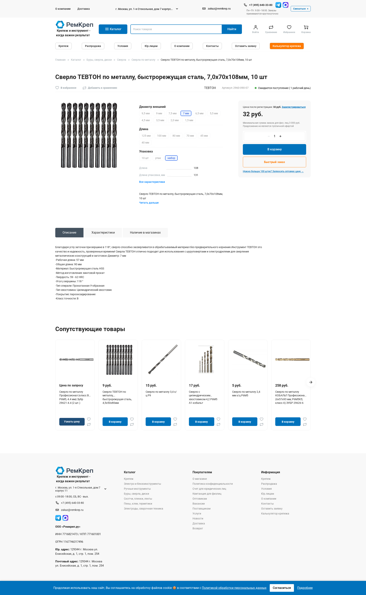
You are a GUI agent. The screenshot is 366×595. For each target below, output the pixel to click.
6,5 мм (199, 113)
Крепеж (63, 46)
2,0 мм (175, 120)
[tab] (69, 232)
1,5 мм (189, 120)
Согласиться (282, 588)
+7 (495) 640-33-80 (260, 4)
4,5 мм (146, 120)
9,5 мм (146, 113)
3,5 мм (160, 120)
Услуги (197, 513)
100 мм (161, 135)
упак (158, 158)
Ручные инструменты (137, 488)
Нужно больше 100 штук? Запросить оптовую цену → (273, 171)
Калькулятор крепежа (287, 46)
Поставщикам (201, 508)
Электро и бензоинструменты (142, 483)
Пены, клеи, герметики (138, 503)
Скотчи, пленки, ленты (138, 498)
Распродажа (93, 46)
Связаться (299, 8)
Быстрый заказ (274, 162)
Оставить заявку (245, 46)
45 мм (204, 135)
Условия (122, 46)
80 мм (176, 135)
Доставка (83, 8)
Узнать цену (72, 421)
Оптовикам (200, 498)
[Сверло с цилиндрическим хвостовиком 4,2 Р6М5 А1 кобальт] (206, 359)
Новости (198, 518)
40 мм (145, 142)
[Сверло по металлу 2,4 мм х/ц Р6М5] (249, 359)
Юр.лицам (151, 46)
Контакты (212, 46)
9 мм (159, 113)
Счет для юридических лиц (209, 488)
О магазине (200, 478)
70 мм (190, 135)
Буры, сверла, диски (136, 493)
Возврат (198, 528)
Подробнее (305, 588)
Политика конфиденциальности (213, 483)
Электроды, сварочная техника (143, 508)
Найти (231, 29)
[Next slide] (310, 382)
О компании (63, 8)
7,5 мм (173, 113)
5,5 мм (214, 113)
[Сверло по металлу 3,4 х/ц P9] (163, 359)
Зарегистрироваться (294, 107)
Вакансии (199, 503)
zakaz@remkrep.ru (219, 8)
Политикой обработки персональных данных (234, 588)
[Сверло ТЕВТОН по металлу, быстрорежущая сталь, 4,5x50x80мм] (120, 359)
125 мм (146, 135)
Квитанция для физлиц (207, 493)
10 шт (145, 158)
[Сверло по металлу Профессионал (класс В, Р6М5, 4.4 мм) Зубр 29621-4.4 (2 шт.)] (76, 359)
